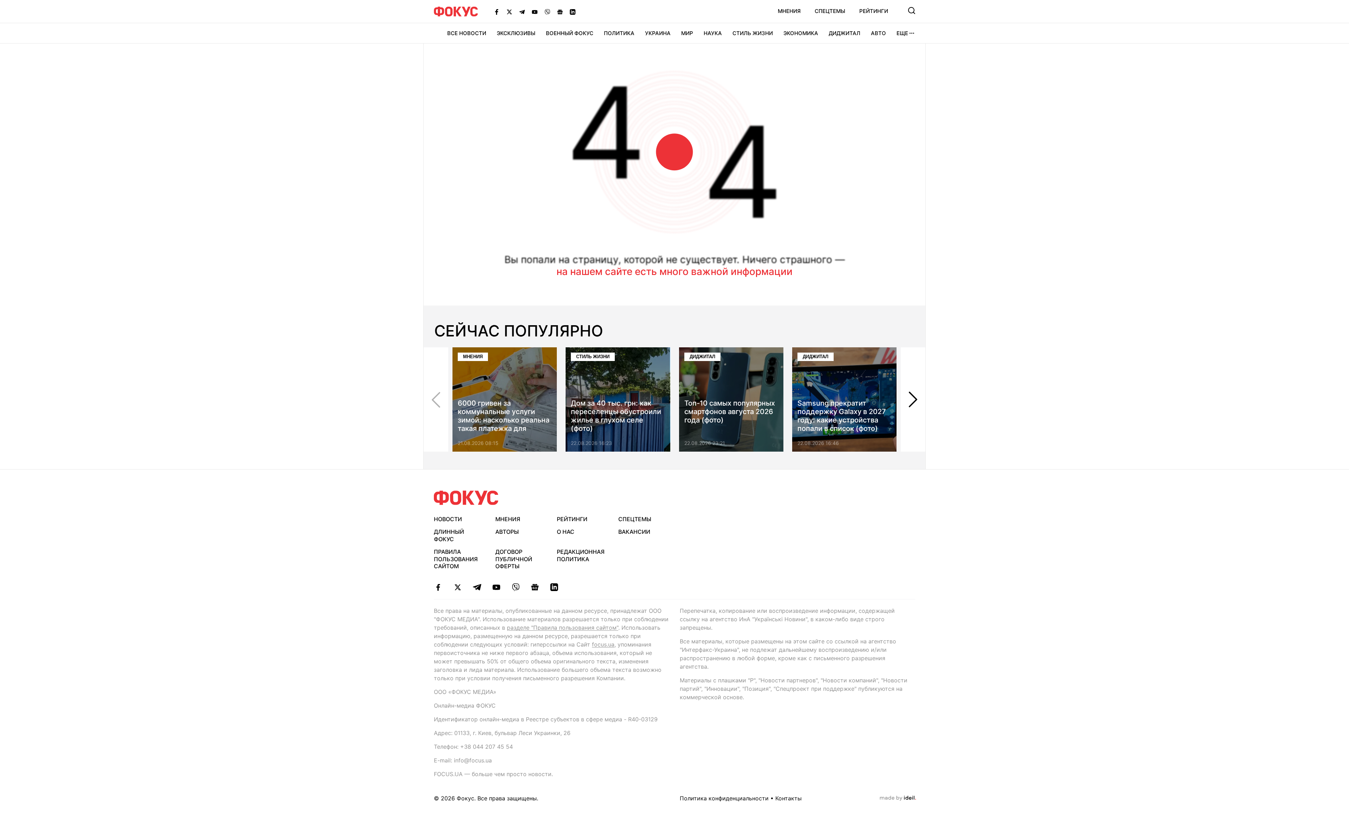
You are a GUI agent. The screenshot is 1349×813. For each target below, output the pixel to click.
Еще (902, 33)
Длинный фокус (449, 535)
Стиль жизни (752, 33)
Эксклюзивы (516, 33)
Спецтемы (830, 11)
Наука (713, 33)
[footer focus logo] (466, 498)
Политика (619, 33)
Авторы (507, 531)
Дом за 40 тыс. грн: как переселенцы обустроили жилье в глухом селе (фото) (616, 416)
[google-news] (535, 587)
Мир (687, 33)
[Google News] (560, 11)
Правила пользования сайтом (456, 559)
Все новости (466, 33)
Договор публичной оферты (513, 559)
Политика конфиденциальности (724, 798)
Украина (658, 33)
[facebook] (438, 587)
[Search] (912, 11)
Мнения (789, 11)
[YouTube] (534, 11)
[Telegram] (522, 11)
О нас (565, 531)
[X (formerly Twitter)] (509, 11)
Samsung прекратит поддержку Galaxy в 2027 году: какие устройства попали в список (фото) (841, 416)
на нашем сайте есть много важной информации (674, 271)
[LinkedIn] (572, 11)
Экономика (800, 33)
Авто (878, 33)
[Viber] (547, 11)
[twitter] (457, 587)
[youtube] (496, 587)
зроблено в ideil (897, 798)
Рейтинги (873, 11)
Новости (448, 519)
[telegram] (477, 587)
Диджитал (844, 33)
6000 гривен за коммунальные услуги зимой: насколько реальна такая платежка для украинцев (503, 420)
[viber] (515, 587)
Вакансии (634, 531)
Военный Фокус (569, 33)
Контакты (788, 798)
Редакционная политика (581, 555)
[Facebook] (496, 11)
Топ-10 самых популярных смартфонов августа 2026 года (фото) (729, 411)
